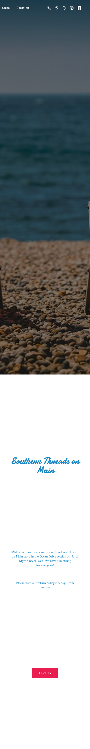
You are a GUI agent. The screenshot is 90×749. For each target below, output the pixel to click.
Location (23, 8)
